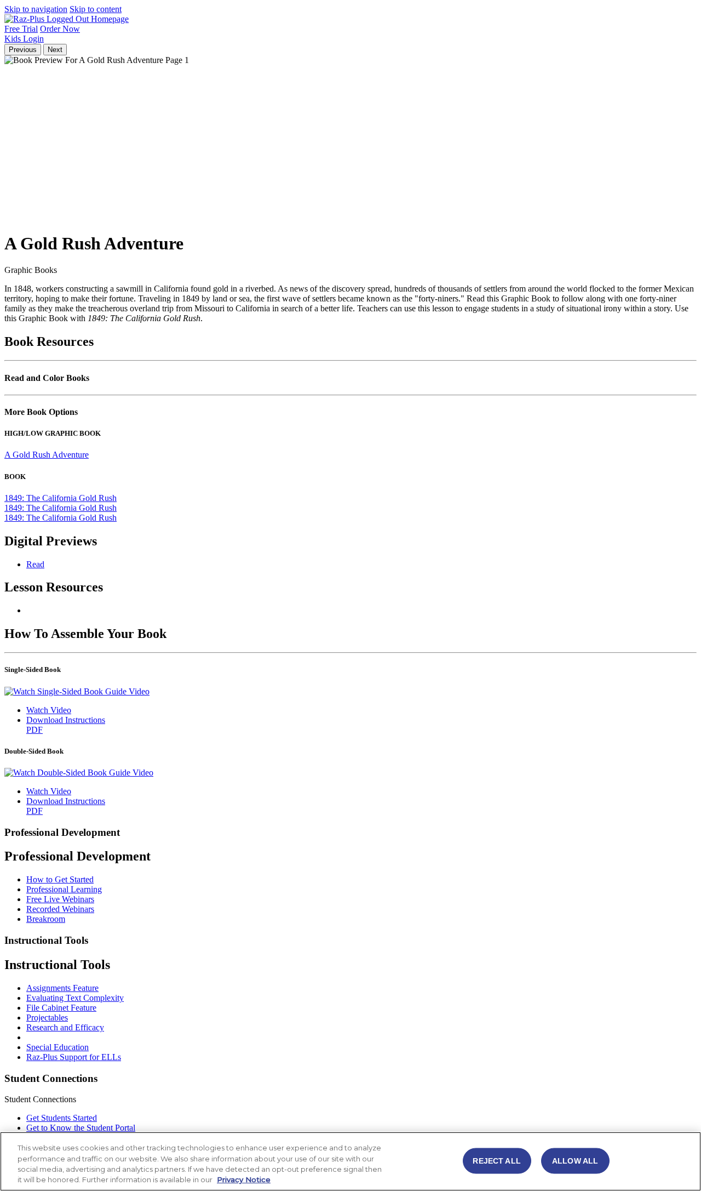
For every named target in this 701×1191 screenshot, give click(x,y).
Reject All (496, 1160)
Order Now (60, 28)
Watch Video (48, 710)
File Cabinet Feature (61, 1007)
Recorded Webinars (60, 909)
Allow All (575, 1160)
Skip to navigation (35, 9)
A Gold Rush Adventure (46, 454)
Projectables (47, 1017)
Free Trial (21, 28)
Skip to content (96, 9)
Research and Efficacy (65, 1027)
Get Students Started (61, 1117)
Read (35, 564)
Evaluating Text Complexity (75, 997)
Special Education (57, 1047)
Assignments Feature (62, 988)
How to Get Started (60, 879)
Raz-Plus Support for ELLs (73, 1057)
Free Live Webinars (60, 899)
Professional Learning (64, 889)
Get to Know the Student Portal (80, 1127)
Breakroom (45, 919)
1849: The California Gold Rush (60, 498)
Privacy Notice (244, 1179)
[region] (350, 1161)
